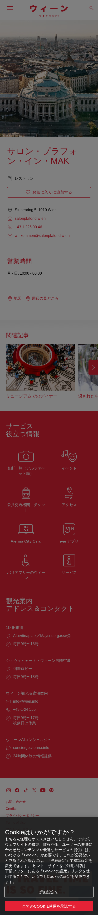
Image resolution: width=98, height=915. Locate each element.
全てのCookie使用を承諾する (49, 906)
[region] (49, 866)
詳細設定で (49, 892)
